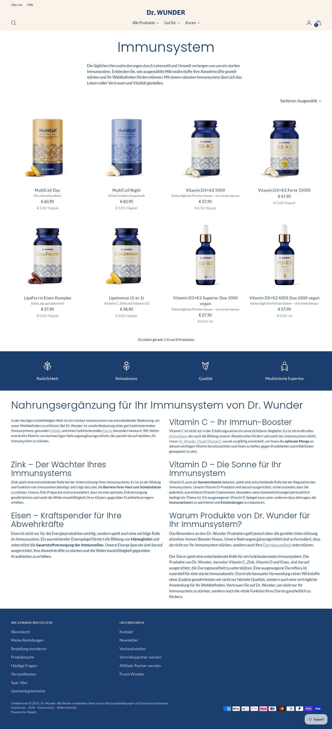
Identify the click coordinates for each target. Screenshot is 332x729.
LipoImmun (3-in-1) (126, 298)
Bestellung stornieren (28, 648)
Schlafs (55, 431)
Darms (108, 431)
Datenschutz (46, 707)
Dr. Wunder (48, 703)
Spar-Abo (19, 682)
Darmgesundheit (277, 545)
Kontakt (126, 631)
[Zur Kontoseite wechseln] (308, 22)
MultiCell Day (47, 190)
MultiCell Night (126, 190)
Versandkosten (23, 674)
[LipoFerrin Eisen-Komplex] (47, 254)
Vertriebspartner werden (140, 657)
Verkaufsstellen (132, 648)
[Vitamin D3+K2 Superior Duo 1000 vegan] (205, 254)
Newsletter (128, 640)
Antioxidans (178, 436)
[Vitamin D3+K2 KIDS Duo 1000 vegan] (284, 254)
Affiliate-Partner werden (140, 665)
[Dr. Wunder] (166, 12)
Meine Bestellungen (27, 640)
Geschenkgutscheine (28, 691)
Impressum (18, 707)
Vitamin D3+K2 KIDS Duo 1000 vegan (284, 298)
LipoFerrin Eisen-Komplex (47, 298)
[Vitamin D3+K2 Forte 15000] (284, 147)
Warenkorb (20, 631)
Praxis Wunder (131, 674)
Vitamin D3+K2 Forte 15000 (284, 190)
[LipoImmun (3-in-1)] (126, 254)
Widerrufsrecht (67, 707)
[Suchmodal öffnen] (13, 22)
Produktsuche (22, 657)
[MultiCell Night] (126, 147)
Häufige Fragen (24, 665)
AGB (31, 707)
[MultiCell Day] (47, 147)
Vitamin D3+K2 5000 (205, 190)
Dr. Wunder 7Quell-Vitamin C (200, 441)
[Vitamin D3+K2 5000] (205, 147)
